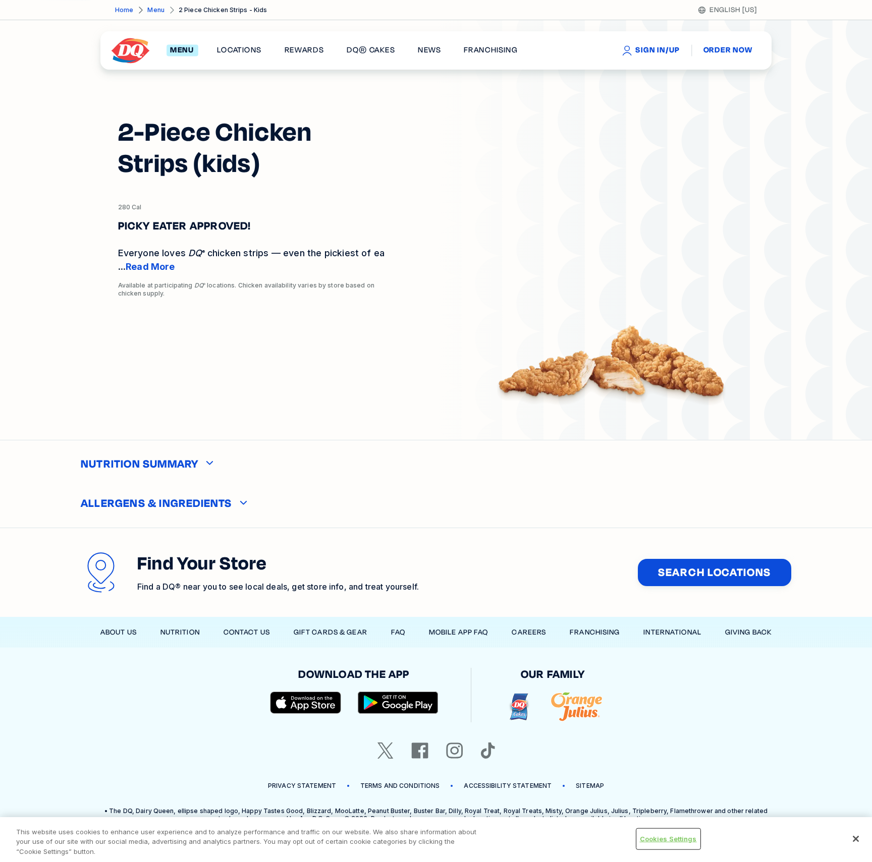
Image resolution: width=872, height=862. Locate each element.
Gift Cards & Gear (330, 632)
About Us (118, 632)
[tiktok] (488, 750)
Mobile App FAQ (458, 632)
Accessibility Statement (508, 785)
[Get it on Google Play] (398, 703)
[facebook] (419, 750)
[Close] (856, 839)
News (429, 50)
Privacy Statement (302, 785)
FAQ (398, 632)
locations (239, 50)
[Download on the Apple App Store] (306, 703)
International (672, 632)
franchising (490, 50)
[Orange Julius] (577, 707)
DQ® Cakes (371, 50)
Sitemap (590, 785)
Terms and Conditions (400, 785)
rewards (304, 50)
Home (124, 10)
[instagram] (454, 750)
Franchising (595, 632)
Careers (529, 632)
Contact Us (247, 632)
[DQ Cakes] (519, 707)
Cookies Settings (668, 838)
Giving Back (748, 632)
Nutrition (180, 632)
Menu (155, 10)
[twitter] (385, 750)
